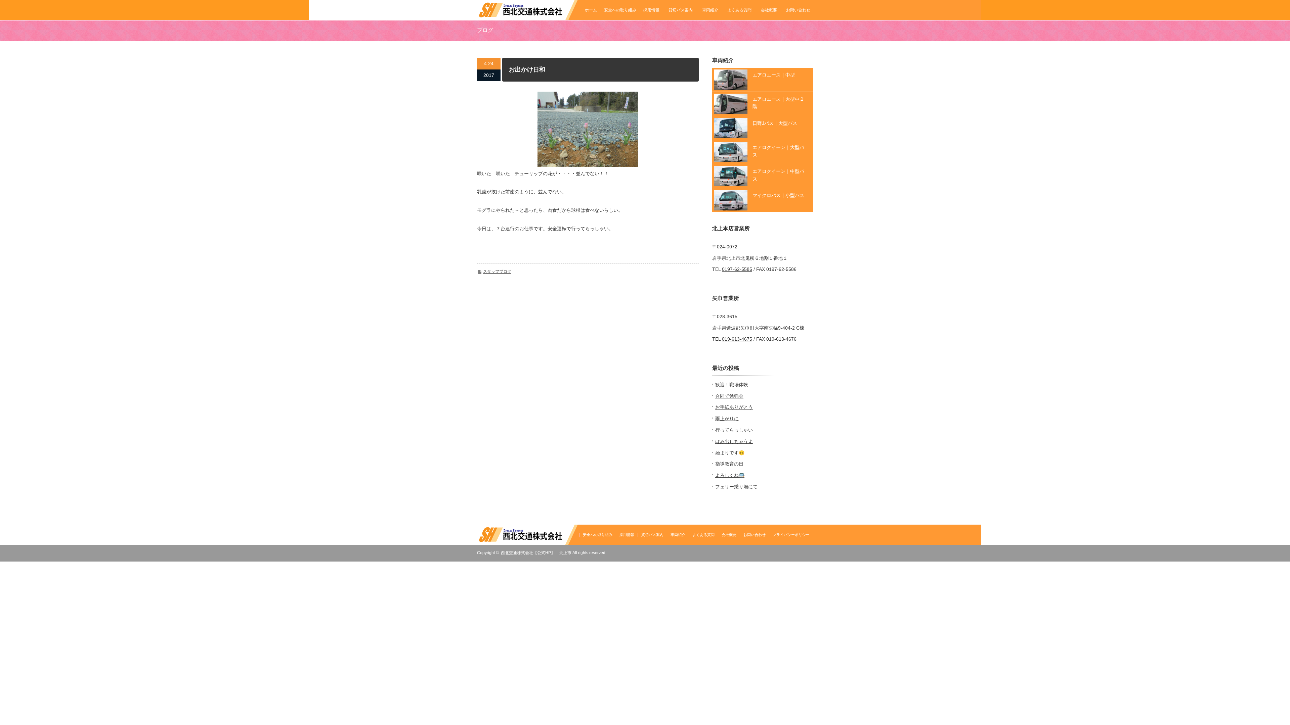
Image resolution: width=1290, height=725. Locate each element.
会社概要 (769, 10)
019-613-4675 (737, 339)
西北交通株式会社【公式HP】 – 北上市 (536, 552)
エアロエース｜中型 (773, 75)
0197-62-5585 (737, 269)
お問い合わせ (798, 10)
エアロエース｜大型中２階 (778, 102)
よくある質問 (739, 10)
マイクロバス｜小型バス (778, 195)
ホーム (591, 10)
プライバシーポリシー (791, 535)
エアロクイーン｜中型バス (778, 174)
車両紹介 (710, 10)
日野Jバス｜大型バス (774, 123)
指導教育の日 (729, 464)
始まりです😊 (729, 452)
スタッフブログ (497, 271)
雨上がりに (727, 418)
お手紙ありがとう (734, 407)
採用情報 (651, 10)
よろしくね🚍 (729, 475)
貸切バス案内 (681, 10)
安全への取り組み (620, 10)
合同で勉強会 (729, 396)
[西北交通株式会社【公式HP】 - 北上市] (527, 17)
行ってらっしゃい (734, 430)
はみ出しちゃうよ (734, 441)
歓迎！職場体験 (731, 384)
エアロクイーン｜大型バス (778, 151)
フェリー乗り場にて (736, 486)
